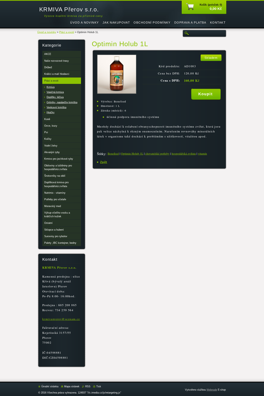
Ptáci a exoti (66, 32)
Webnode (212, 389)
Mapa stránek (71, 386)
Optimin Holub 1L (132, 153)
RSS (87, 386)
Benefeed (113, 153)
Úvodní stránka (49, 386)
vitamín (202, 153)
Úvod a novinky (46, 32)
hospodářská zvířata (184, 153)
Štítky (101, 153)
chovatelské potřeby (157, 153)
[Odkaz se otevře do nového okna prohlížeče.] (116, 93)
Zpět (103, 162)
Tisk (98, 386)
